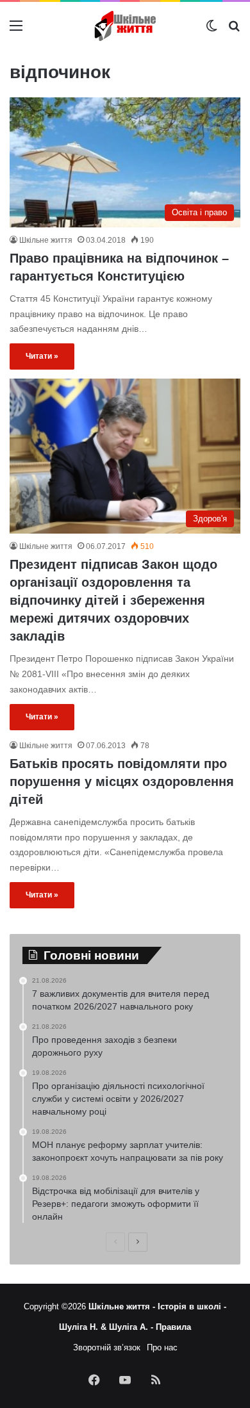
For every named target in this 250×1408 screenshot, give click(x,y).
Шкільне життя (45, 240)
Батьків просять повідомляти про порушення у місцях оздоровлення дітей (122, 781)
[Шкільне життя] (125, 26)
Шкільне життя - (123, 1306)
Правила (173, 1327)
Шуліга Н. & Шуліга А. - (107, 1327)
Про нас (162, 1347)
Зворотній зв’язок (106, 1347)
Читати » (42, 356)
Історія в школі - (192, 1306)
